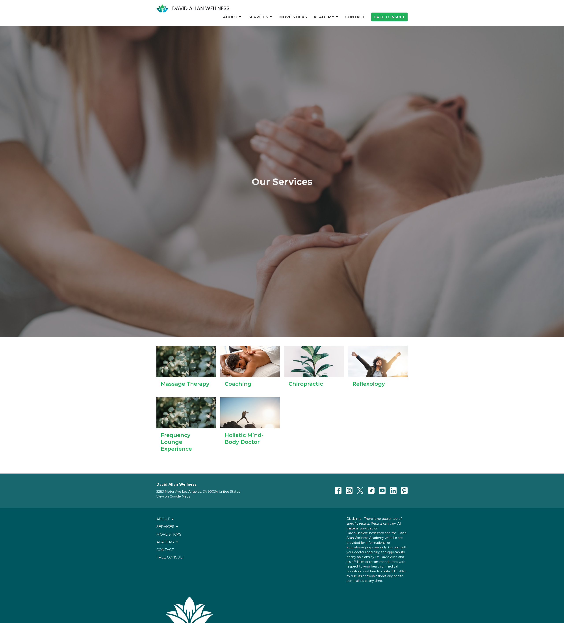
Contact (355, 17)
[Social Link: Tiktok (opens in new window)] (371, 490)
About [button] (163, 519)
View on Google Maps (173, 496)
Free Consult (389, 17)
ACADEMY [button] (165, 542)
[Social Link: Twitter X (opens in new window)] (360, 490)
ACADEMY (324, 17)
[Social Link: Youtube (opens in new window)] (382, 490)
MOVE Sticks (293, 17)
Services (258, 17)
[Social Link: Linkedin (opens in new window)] (393, 490)
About (230, 17)
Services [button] (165, 527)
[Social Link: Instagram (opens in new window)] (349, 490)
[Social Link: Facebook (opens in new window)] (338, 490)
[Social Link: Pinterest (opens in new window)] (404, 490)
